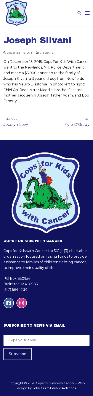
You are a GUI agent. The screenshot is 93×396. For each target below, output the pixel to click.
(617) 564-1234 (15, 290)
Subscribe (17, 354)
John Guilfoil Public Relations (54, 388)
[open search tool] (79, 13)
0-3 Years (46, 52)
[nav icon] (87, 13)
